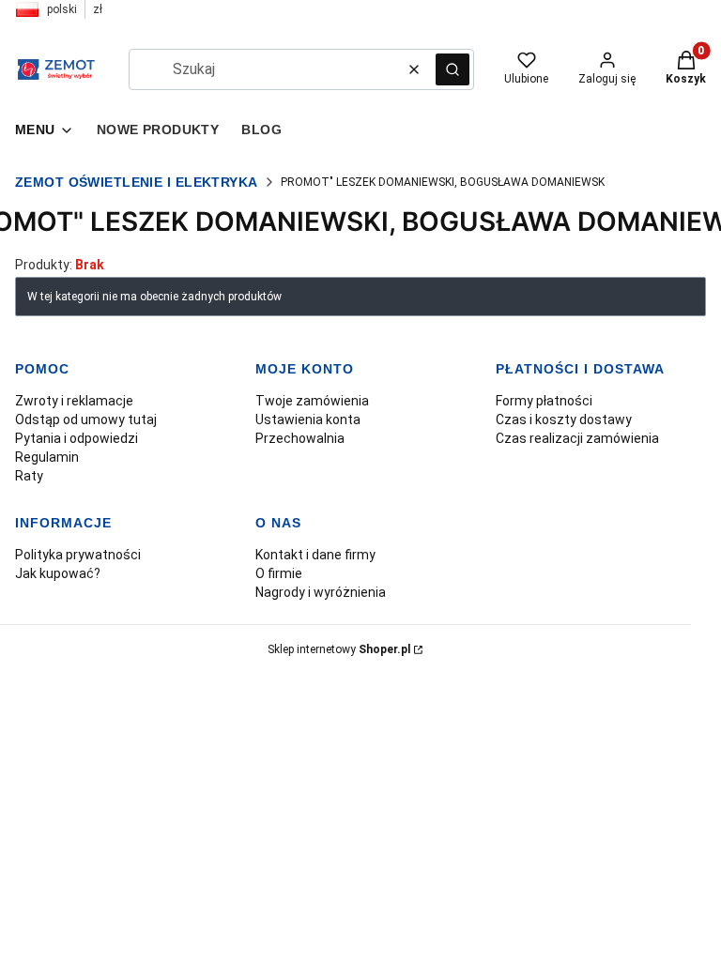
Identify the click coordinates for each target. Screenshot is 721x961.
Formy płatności (544, 400)
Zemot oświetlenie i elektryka (136, 182)
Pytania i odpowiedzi (76, 438)
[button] (452, 69)
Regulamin (47, 457)
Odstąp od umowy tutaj (86, 419)
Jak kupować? (57, 573)
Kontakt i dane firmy (315, 554)
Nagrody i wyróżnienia (320, 592)
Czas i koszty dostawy (564, 419)
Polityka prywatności (78, 554)
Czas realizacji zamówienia (577, 438)
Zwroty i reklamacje (74, 400)
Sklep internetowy (339, 649)
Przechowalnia (300, 438)
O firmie (278, 573)
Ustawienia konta (307, 419)
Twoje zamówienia (312, 400)
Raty (29, 475)
